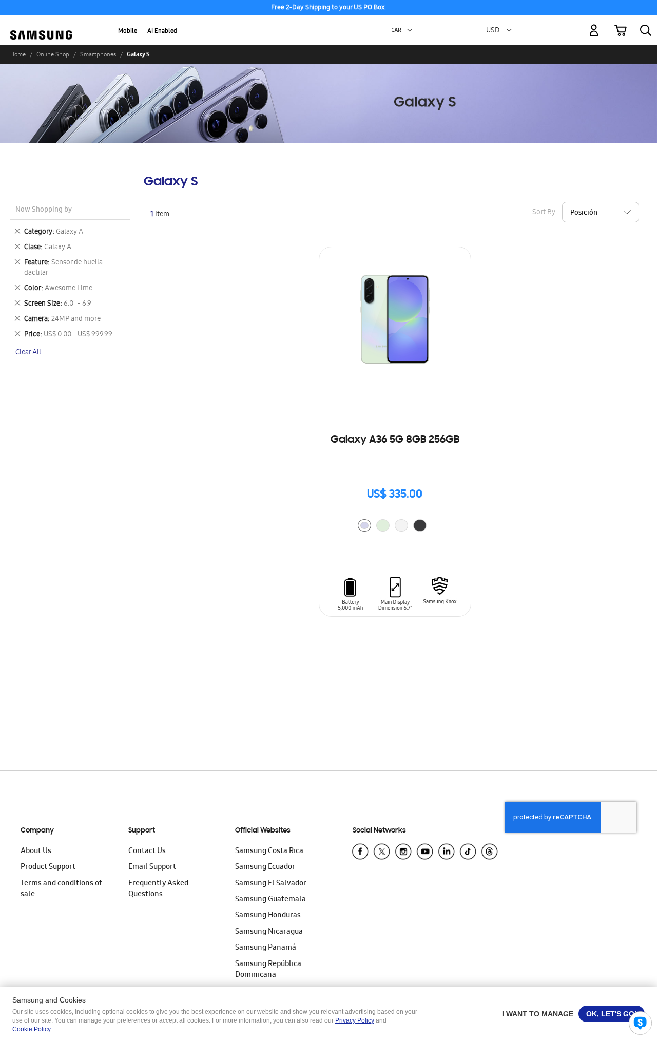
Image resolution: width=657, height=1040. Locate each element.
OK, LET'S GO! (611, 1014)
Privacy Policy (354, 1020)
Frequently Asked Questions (158, 889)
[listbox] (395, 526)
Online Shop (52, 54)
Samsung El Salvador (270, 884)
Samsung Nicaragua (269, 932)
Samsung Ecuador (265, 867)
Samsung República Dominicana (268, 969)
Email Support (152, 867)
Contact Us (147, 851)
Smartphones (98, 54)
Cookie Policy (31, 1029)
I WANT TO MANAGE (537, 1014)
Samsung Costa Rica (269, 851)
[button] (409, 30)
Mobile (127, 31)
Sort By (543, 212)
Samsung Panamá (265, 948)
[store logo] (41, 24)
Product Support (48, 867)
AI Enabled (162, 31)
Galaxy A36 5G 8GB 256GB (395, 440)
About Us (36, 851)
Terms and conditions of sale (61, 889)
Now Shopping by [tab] (43, 210)
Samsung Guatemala (270, 900)
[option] (364, 525)
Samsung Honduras (268, 916)
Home (18, 54)
